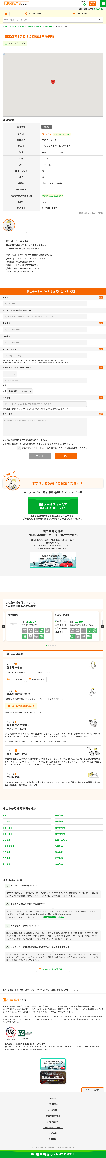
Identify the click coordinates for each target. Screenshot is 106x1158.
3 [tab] (50, 645)
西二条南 (59, 845)
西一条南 (59, 815)
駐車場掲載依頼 (53, 1115)
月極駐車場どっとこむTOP (13, 26)
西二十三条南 (61, 839)
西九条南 (6, 821)
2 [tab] (48, 645)
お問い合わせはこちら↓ (62, 134)
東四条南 (59, 864)
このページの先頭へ (91, 1090)
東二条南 (6, 864)
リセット (40, 456)
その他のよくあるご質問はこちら (54, 969)
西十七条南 (60, 827)
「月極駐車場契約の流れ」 (53, 917)
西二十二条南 (8, 845)
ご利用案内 (53, 1104)
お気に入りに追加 (16, 43)
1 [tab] (46, 645)
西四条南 (6, 852)
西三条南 (48, 26)
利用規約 (53, 1139)
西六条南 (6, 858)
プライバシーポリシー (37, 447)
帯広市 (39, 26)
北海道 (30, 26)
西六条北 (59, 852)
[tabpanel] (77, 626)
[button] (53, 82)
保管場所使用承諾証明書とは (52, 196)
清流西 (6, 815)
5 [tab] (55, 645)
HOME (53, 1098)
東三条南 (59, 858)
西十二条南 (7, 833)
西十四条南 (60, 833)
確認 (66, 456)
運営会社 (53, 1133)
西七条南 (6, 839)
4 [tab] (53, 645)
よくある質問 (53, 1110)
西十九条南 (7, 827)
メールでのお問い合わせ (23, 706)
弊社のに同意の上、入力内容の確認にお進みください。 (55, 447)
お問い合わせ (53, 1121)
